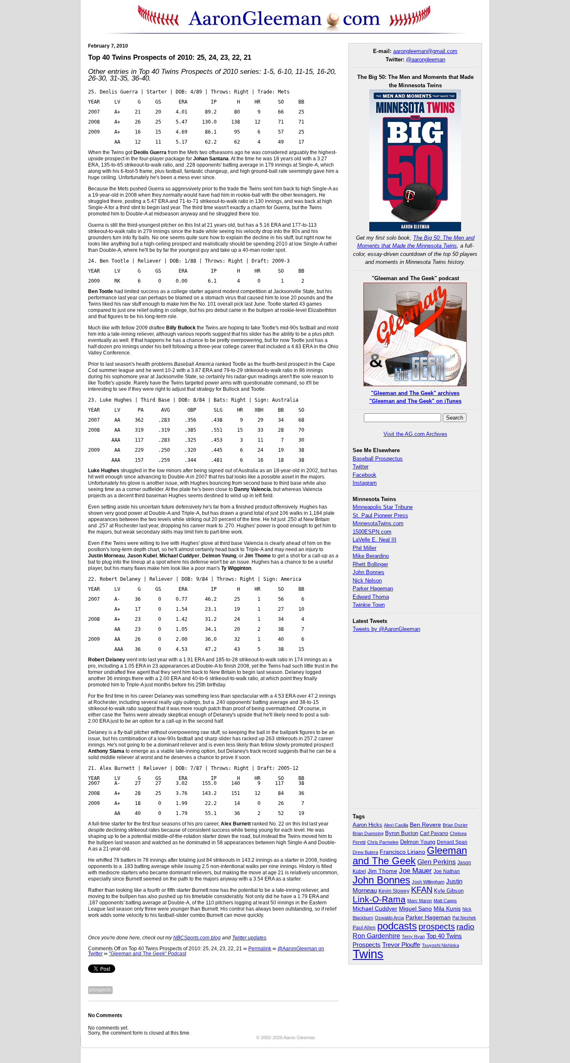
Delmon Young (417, 842)
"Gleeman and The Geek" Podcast (147, 954)
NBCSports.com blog (197, 938)
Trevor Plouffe (401, 944)
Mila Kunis (447, 909)
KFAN (421, 889)
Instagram (365, 483)
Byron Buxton (401, 833)
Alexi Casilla (396, 825)
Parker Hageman (373, 588)
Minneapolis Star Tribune (383, 507)
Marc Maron (419, 900)
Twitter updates (249, 938)
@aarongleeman (425, 59)
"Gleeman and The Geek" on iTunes (415, 401)
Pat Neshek (464, 917)
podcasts (397, 925)
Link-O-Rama (379, 899)
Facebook (364, 475)
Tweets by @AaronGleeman (386, 629)
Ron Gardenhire (376, 935)
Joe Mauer (415, 871)
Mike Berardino (371, 556)
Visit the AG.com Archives (415, 434)
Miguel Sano (415, 908)
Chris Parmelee (382, 842)
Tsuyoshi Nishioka (440, 945)
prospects (100, 990)
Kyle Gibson (449, 891)
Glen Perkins (436, 862)
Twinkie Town (369, 605)
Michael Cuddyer (375, 909)
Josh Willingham (428, 881)
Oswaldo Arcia (389, 917)
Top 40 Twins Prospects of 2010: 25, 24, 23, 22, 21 (169, 57)
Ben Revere (425, 825)
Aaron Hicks (367, 825)
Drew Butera (365, 852)
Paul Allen (364, 927)
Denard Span (452, 842)
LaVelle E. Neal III (374, 540)
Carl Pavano (434, 833)
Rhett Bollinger (370, 564)
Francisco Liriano (402, 851)
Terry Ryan (413, 936)
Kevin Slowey (393, 891)
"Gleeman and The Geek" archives (415, 393)
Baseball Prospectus (378, 459)
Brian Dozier (455, 825)
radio (465, 926)
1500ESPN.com (372, 532)
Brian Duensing (368, 833)
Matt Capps (445, 900)
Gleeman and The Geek (410, 855)
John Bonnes (368, 572)
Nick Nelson (367, 580)
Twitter (360, 466)
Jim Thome (382, 871)
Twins (368, 954)
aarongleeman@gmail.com (425, 51)
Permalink (259, 949)
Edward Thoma (371, 597)
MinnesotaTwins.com (378, 523)
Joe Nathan (447, 871)
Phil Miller (364, 548)
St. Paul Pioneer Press (380, 515)
